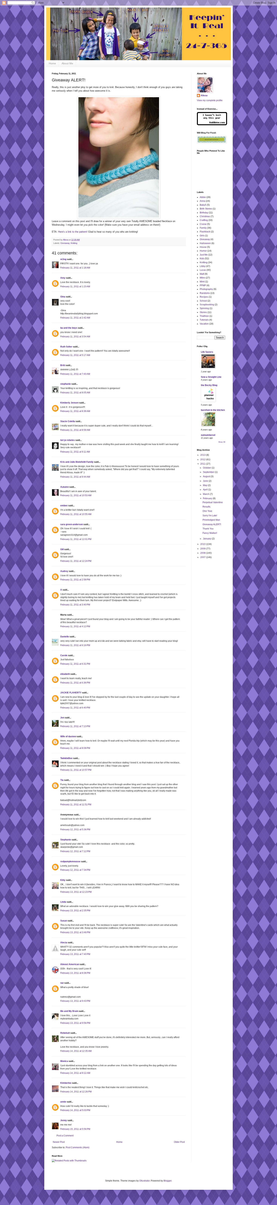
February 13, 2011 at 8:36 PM (75, 973)
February (208, 498)
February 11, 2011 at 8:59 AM (75, 430)
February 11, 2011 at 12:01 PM (75, 539)
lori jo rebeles (67, 440)
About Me (67, 63)
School (203, 301)
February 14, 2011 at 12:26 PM (76, 1091)
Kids (202, 258)
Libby (202, 266)
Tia (62, 780)
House (203, 247)
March (206, 494)
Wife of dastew (68, 736)
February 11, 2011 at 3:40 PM (75, 604)
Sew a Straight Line (211, 377)
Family (203, 228)
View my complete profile (210, 100)
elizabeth (65, 674)
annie (63, 1101)
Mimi (202, 281)
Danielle (64, 636)
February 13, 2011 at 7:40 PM (75, 954)
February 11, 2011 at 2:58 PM (75, 579)
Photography (206, 289)
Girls (202, 235)
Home (52, 63)
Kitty (62, 880)
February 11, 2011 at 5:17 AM (75, 355)
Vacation (204, 323)
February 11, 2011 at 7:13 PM (75, 726)
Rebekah (65, 1033)
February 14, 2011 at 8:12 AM (75, 1073)
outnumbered (208, 435)
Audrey (64, 571)
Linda (63, 902)
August (207, 476)
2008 (203, 553)
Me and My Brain (69, 1011)
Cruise (203, 224)
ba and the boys (68, 328)
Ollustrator (144, 1180)
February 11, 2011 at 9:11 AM (75, 451)
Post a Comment (65, 1135)
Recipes (204, 297)
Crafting (204, 220)
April (205, 489)
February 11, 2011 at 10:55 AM (75, 514)
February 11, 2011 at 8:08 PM (75, 748)
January (207, 538)
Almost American (69, 964)
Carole (63, 655)
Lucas (203, 270)
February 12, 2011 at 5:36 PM (75, 829)
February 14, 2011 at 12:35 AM (76, 1051)
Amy (62, 278)
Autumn (64, 487)
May (205, 485)
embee (64, 505)
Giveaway (65, 243)
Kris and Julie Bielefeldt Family (76, 462)
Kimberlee (65, 1083)
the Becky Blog (209, 385)
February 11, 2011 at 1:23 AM (75, 286)
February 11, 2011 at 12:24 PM (75, 561)
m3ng (63, 259)
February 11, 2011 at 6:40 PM (75, 707)
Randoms (205, 293)
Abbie (203, 197)
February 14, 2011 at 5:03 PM (75, 1110)
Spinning (204, 308)
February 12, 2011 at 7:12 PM (75, 851)
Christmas (205, 216)
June (206, 481)
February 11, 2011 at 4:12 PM (75, 626)
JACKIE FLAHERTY (70, 692)
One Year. (208, 511)
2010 (203, 544)
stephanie (65, 384)
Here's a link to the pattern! (72, 231)
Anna (202, 201)
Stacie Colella (67, 421)
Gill (62, 549)
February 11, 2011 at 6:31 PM (75, 664)
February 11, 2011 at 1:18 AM (75, 267)
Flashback (205, 231)
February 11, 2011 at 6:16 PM (75, 645)
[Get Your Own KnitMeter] (212, 124)
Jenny (63, 1120)
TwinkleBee (66, 758)
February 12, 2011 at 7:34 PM (75, 870)
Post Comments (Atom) (77, 1147)
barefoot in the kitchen (213, 410)
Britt (62, 365)
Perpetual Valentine (213, 502)
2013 (203, 455)
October (207, 467)
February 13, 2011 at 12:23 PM (76, 892)
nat (62, 983)
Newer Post (59, 1142)
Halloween (205, 243)
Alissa (204, 95)
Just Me (204, 254)
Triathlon (204, 316)
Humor (203, 250)
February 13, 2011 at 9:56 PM (75, 1023)
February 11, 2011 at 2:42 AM (75, 317)
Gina (62, 296)
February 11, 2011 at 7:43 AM (75, 374)
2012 (203, 459)
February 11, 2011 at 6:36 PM (75, 682)
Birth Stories (206, 208)
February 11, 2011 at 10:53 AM (75, 495)
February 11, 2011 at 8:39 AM (75, 411)
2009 (203, 548)
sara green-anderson (71, 524)
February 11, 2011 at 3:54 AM (75, 336)
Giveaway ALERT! (212, 524)
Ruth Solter (66, 346)
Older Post (179, 1142)
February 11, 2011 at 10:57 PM (75, 770)
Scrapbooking (207, 304)
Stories (203, 312)
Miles (202, 277)
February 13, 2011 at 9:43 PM (75, 1001)
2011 (203, 464)
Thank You (208, 528)
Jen (62, 717)
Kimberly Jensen (69, 402)
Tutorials (204, 320)
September (209, 472)
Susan (63, 920)
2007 (203, 557)
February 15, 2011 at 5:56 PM (75, 1129)
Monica (64, 1061)
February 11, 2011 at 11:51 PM (75, 804)
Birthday (204, 212)
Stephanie (65, 839)
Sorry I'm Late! (210, 515)
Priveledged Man (211, 520)
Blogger (167, 1180)
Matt (202, 274)
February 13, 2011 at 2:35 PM (75, 910)
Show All (221, 442)
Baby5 (203, 205)
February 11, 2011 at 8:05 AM (75, 392)
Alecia (63, 942)
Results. (207, 506)
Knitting (74, 243)
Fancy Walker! (210, 533)
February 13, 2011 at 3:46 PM (75, 932)
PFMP (203, 285)
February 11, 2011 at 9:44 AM (75, 476)
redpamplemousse (70, 861)
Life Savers (207, 352)
